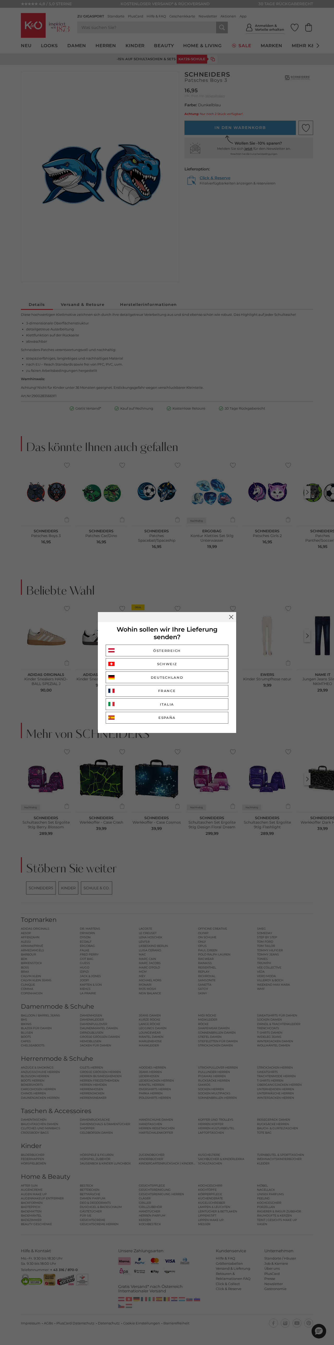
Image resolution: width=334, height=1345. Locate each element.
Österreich (167, 651)
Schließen (231, 617)
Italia (167, 704)
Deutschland (167, 677)
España (167, 717)
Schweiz (167, 664)
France (167, 691)
